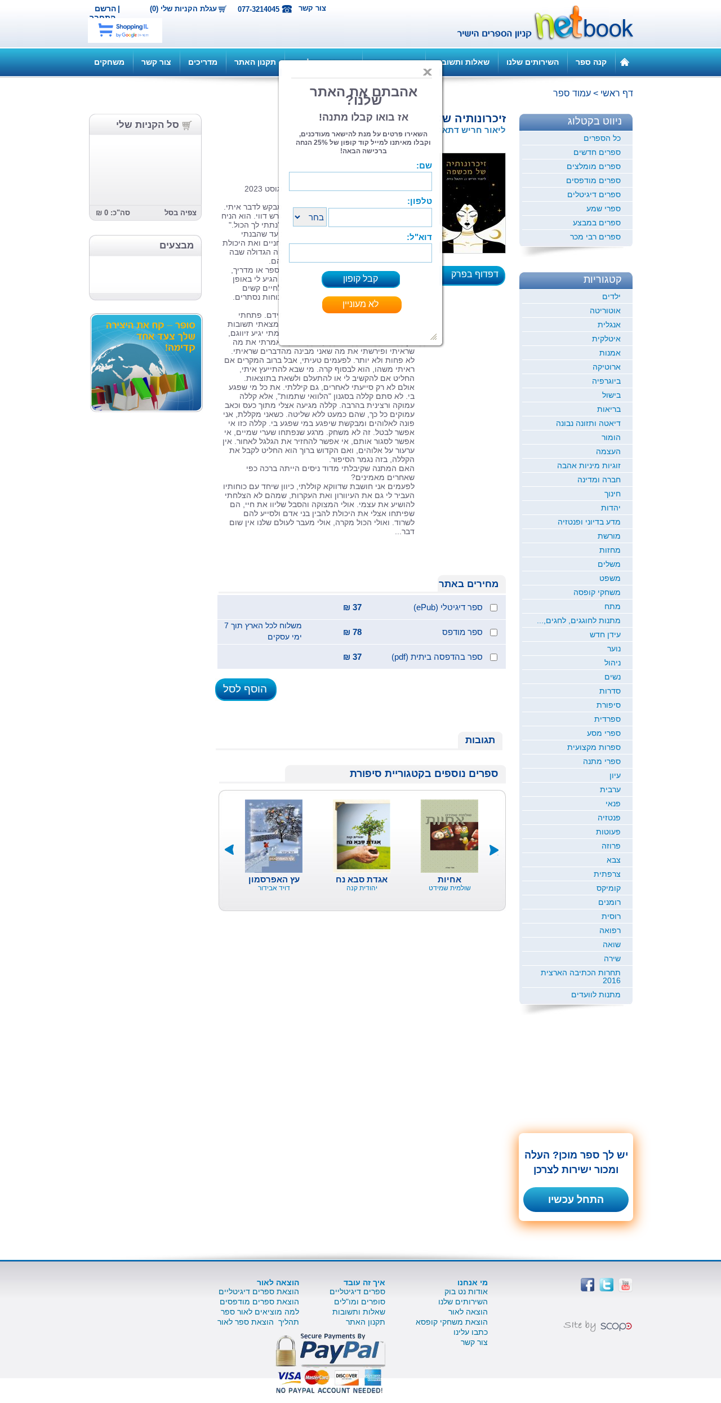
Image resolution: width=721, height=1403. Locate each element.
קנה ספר (591, 61)
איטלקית (606, 338)
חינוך (612, 493)
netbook (539, 24)
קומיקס (609, 888)
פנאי (613, 803)
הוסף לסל (245, 689)
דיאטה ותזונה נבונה (588, 423)
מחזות (610, 549)
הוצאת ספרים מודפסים (259, 1301)
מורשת (609, 535)
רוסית (611, 916)
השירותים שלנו (532, 61)
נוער (614, 648)
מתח (612, 606)
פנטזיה (609, 817)
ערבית (610, 789)
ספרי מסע (604, 733)
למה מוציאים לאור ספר (260, 1311)
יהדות (611, 507)
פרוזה (611, 845)
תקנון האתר (255, 61)
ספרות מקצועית (594, 747)
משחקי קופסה (597, 592)
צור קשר (312, 8)
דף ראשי (616, 93)
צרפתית (607, 873)
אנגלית (609, 324)
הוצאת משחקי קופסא (452, 1321)
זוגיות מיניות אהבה (589, 465)
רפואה (610, 930)
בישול (611, 394)
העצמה (608, 451)
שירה (612, 958)
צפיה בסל (180, 212)
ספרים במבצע (597, 222)
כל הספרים (602, 138)
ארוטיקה (607, 366)
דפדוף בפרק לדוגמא (478, 277)
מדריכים (202, 61)
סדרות (610, 690)
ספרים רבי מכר (595, 236)
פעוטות (608, 831)
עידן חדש (605, 634)
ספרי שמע (603, 208)
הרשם (105, 8)
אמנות (610, 352)
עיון (615, 775)
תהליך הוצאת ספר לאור (258, 1321)
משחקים (109, 61)
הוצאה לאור (468, 1311)
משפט (610, 578)
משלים (609, 564)
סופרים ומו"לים (359, 1301)
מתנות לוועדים (596, 994)
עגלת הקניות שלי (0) (183, 9)
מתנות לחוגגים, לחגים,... (579, 620)
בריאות (609, 409)
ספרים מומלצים (594, 166)
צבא (614, 859)
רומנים (609, 902)
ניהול (612, 662)
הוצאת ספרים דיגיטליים (259, 1291)
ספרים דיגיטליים (357, 1291)
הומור (611, 437)
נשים (612, 676)
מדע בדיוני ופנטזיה (589, 521)
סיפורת (609, 704)
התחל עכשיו (576, 1199)
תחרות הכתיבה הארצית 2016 (581, 976)
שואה (612, 944)
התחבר (102, 17)
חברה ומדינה (599, 479)
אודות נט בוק (466, 1291)
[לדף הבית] (625, 61)
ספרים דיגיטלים (594, 194)
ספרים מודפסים (593, 180)
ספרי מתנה (602, 761)
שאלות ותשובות (461, 61)
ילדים (611, 296)
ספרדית (607, 718)
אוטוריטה (605, 310)
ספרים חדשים (597, 152)
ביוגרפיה (606, 380)
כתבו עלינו (470, 1332)
